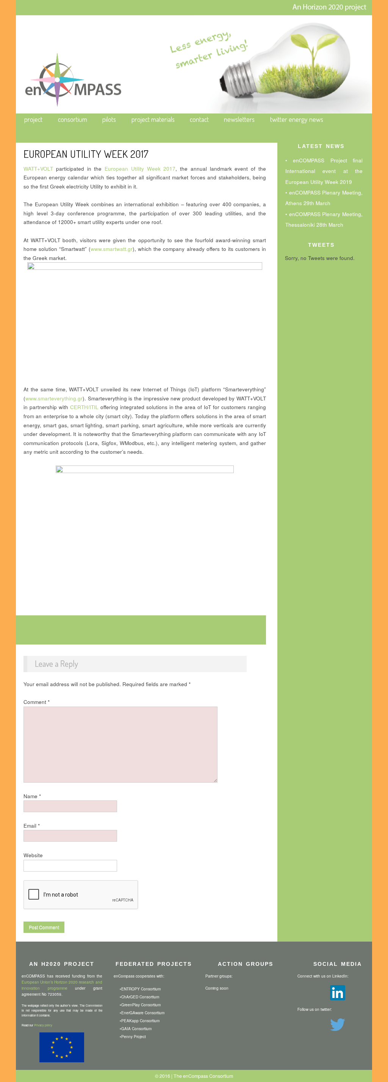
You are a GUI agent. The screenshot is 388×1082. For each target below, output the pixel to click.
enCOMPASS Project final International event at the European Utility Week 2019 (324, 171)
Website (33, 855)
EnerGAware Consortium (142, 1012)
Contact (199, 119)
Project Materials (153, 119)
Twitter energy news (296, 119)
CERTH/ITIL (84, 407)
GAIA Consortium (136, 1028)
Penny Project (133, 1036)
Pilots (109, 119)
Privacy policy (43, 1025)
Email (31, 825)
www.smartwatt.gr (112, 248)
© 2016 (162, 1076)
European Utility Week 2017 (140, 168)
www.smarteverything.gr (54, 398)
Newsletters (239, 119)
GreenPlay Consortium (141, 1004)
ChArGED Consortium (140, 996)
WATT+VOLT (38, 168)
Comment (36, 701)
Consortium (72, 119)
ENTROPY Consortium (141, 989)
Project (33, 119)
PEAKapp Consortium (140, 1020)
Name (32, 796)
